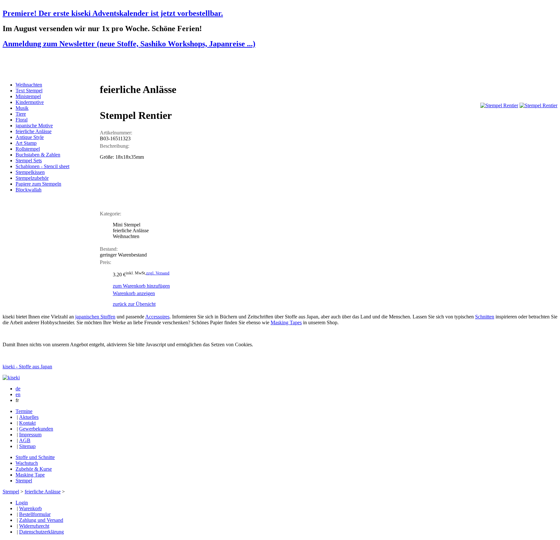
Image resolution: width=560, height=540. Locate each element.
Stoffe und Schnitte (35, 457)
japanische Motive (34, 125)
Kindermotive (30, 102)
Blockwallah (28, 189)
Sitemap (27, 446)
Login (22, 502)
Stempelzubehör (32, 178)
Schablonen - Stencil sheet (42, 166)
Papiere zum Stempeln (38, 184)
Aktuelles (29, 417)
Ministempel (28, 96)
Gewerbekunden (36, 428)
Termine (24, 411)
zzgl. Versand (157, 272)
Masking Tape (30, 474)
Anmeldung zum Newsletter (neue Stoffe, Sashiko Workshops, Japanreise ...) (129, 44)
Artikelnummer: (116, 132)
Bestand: (109, 249)
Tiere (21, 114)
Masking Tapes (286, 322)
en (18, 394)
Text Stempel (29, 90)
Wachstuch (27, 463)
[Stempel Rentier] (499, 105)
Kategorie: (110, 213)
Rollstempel (28, 149)
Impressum (30, 434)
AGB (24, 440)
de (18, 388)
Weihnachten (29, 84)
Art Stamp (26, 143)
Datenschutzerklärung (41, 531)
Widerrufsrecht (34, 526)
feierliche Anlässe (34, 131)
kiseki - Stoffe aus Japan (27, 366)
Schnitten (484, 316)
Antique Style (30, 137)
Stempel (24, 480)
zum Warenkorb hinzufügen (141, 286)
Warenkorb (30, 508)
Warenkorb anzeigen (134, 293)
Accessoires (157, 316)
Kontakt (27, 423)
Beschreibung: (114, 146)
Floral (22, 119)
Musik (22, 108)
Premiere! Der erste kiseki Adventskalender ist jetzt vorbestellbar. (113, 13)
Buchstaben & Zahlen (38, 154)
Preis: (105, 262)
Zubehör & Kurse (34, 469)
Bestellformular (35, 514)
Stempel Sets (29, 160)
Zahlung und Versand (41, 520)
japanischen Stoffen (95, 316)
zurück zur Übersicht (134, 304)
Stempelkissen (30, 172)
